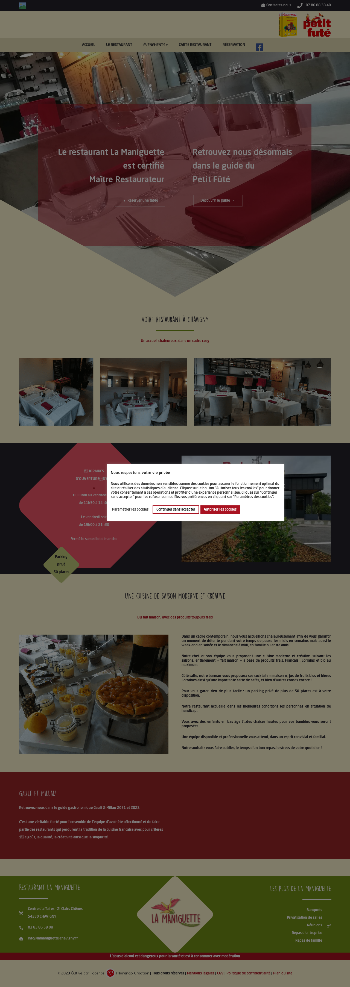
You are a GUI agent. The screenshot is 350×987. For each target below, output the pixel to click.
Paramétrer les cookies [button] (130, 509)
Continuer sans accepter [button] (175, 509)
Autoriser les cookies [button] (220, 509)
